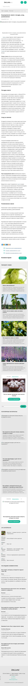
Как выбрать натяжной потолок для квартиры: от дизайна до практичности (13, 486)
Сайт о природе (4, 10)
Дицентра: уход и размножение (13, 248)
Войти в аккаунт (22, 2)
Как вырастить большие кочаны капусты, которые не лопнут (13, 432)
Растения (11, 10)
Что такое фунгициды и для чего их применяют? (12, 459)
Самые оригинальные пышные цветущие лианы (13, 364)
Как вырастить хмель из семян (11, 337)
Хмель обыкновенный (8, 285)
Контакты (13, 678)
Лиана (3, 51)
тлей (18, 184)
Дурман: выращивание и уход (12, 250)
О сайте (13, 676)
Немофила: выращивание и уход (13, 253)
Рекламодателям (13, 679)
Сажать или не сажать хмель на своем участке (13, 311)
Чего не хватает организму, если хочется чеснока (14, 395)
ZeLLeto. (8, 2)
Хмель (4, 37)
